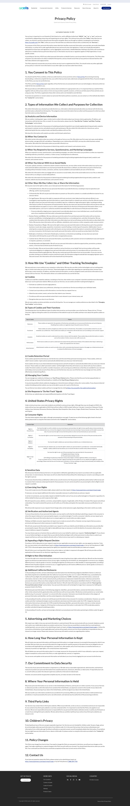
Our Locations (47, 779)
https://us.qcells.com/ (31, 42)
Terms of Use (81, 77)
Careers (109, 4)
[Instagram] (73, 780)
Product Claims (47, 791)
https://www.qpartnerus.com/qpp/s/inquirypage (86, 490)
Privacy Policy (107, 801)
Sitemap (45, 788)
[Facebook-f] (70, 780)
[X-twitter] (76, 780)
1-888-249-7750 (72, 761)
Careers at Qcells (47, 782)
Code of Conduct (47, 785)
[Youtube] (79, 780)
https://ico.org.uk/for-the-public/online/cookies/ (81, 388)
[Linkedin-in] (68, 780)
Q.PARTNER (103, 4)
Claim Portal (96, 4)
